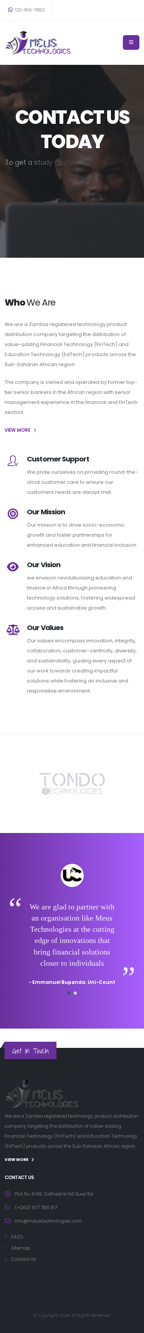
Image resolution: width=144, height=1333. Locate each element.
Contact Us (23, 1259)
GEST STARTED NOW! (72, 226)
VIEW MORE (17, 430)
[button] (69, 993)
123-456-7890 (29, 10)
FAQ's (17, 1237)
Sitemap (20, 1248)
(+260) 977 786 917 (36, 1208)
